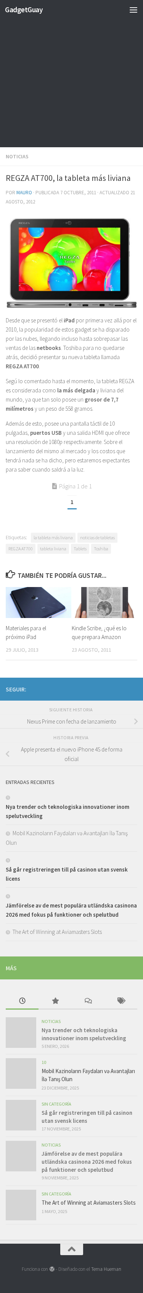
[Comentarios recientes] (88, 1001)
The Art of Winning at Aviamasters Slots (57, 931)
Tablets (80, 548)
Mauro (24, 192)
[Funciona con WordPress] (51, 1269)
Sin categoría (56, 1104)
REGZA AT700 (20, 548)
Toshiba (101, 548)
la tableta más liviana (53, 537)
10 (44, 1062)
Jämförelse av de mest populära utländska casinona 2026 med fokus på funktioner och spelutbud (87, 1161)
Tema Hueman (106, 1269)
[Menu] (133, 9)
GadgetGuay (24, 9)
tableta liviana (53, 548)
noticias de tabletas (97, 537)
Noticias (17, 156)
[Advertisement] (71, 75)
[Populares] (55, 1001)
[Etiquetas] (120, 1001)
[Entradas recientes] (22, 1001)
